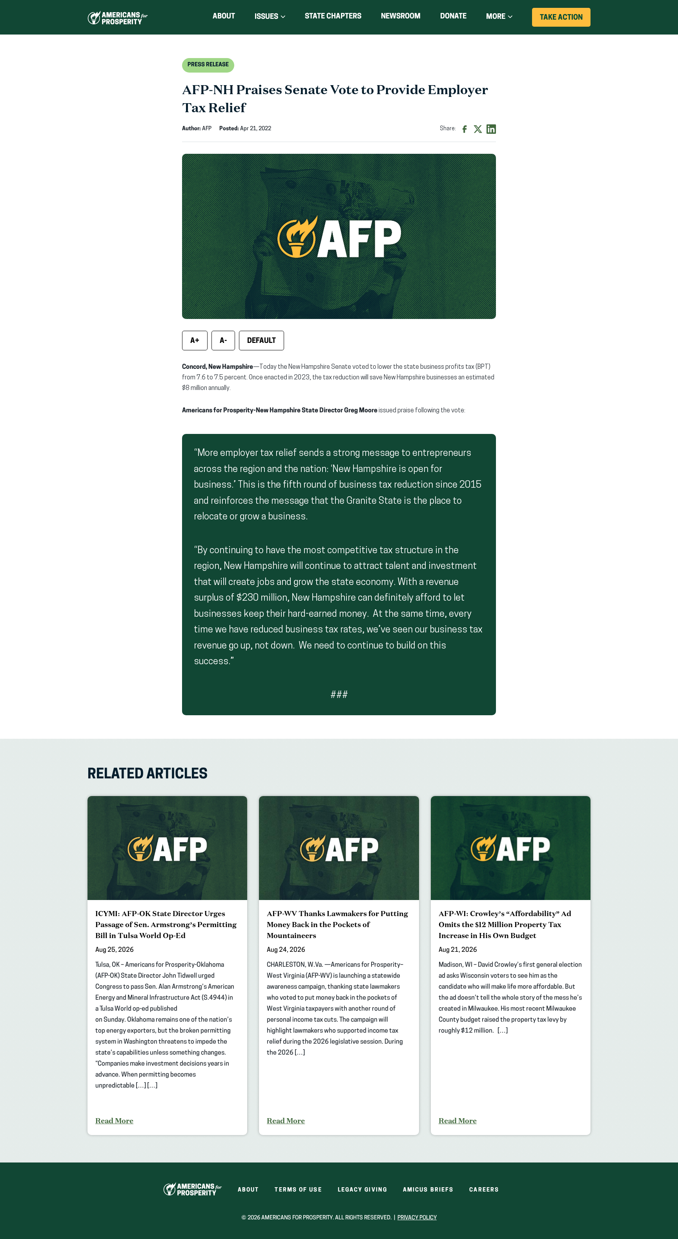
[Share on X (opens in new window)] (478, 129)
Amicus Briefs (428, 1190)
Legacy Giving (362, 1190)
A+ (194, 341)
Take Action (565, 20)
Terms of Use (298, 1190)
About (224, 16)
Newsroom (401, 16)
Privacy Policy (417, 1218)
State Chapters (333, 16)
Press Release (208, 65)
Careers (484, 1190)
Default (261, 341)
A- (223, 341)
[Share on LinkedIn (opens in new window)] (491, 129)
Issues (266, 17)
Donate (453, 18)
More (495, 17)
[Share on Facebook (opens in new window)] (464, 129)
